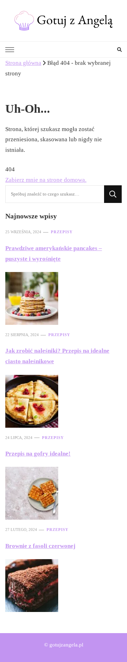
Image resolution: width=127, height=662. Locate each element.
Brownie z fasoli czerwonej (40, 546)
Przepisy (62, 232)
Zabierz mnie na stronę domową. (45, 180)
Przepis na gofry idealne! (38, 453)
